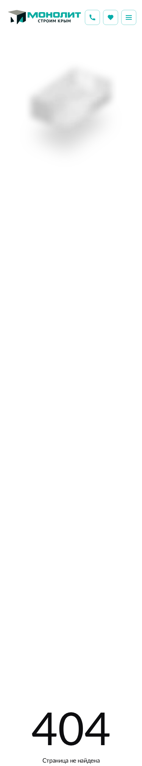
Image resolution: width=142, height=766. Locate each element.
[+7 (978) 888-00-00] (92, 17)
